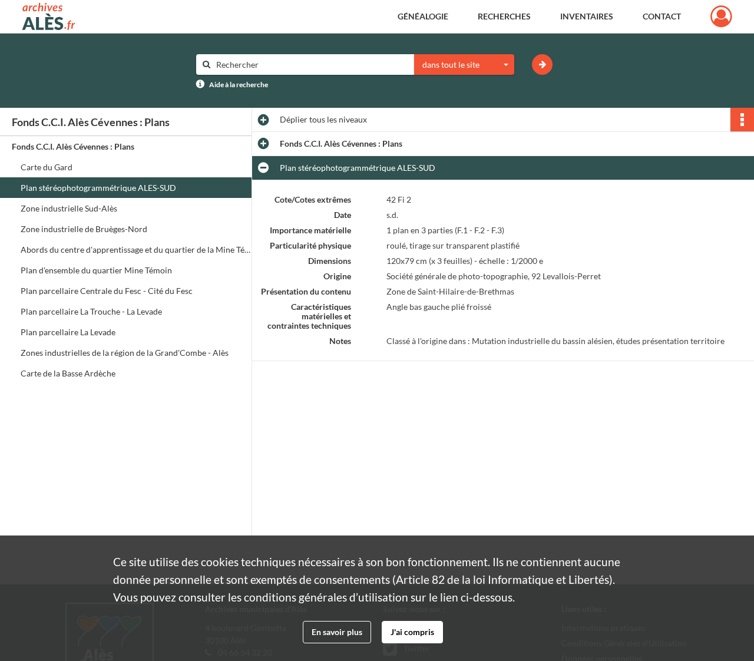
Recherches (504, 16)
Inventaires (586, 16)
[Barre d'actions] (742, 119)
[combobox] (464, 64)
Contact (662, 16)
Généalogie (423, 16)
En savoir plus (337, 632)
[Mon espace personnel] (721, 16)
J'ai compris (412, 632)
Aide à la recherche (238, 84)
